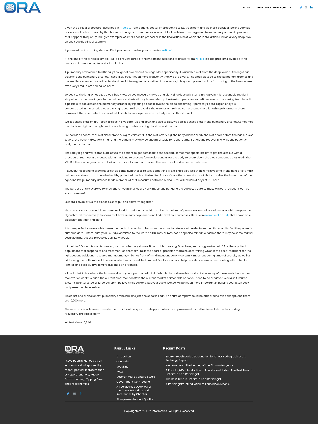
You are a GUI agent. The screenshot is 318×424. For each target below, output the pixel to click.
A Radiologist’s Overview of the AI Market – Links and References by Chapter (133, 390)
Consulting (123, 361)
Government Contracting (133, 382)
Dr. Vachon (123, 356)
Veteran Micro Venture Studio (135, 377)
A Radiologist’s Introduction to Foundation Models (198, 384)
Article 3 (200, 59)
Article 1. (167, 50)
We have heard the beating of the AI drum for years (199, 365)
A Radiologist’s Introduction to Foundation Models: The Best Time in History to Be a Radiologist (209, 372)
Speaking (122, 367)
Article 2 (125, 28)
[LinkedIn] (311, 7)
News (119, 372)
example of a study (216, 215)
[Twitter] (300, 7)
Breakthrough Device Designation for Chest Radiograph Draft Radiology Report (206, 358)
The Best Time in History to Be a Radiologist (193, 379)
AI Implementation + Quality (134, 399)
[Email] (306, 7)
